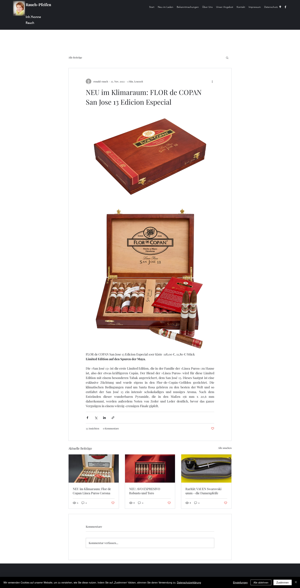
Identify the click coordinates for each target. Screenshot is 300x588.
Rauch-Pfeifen (38, 4)
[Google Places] (280, 7)
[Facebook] (285, 7)
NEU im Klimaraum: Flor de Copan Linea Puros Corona (92, 491)
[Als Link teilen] (113, 417)
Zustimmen (282, 582)
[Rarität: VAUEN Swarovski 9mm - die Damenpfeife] (206, 468)
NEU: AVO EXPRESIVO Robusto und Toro (144, 491)
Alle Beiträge (75, 57)
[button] (227, 57)
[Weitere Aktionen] (212, 81)
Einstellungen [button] (240, 582)
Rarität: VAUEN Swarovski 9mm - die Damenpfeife (203, 491)
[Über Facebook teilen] (87, 417)
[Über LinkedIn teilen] (104, 417)
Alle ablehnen (260, 582)
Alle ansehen (225, 448)
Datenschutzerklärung (189, 582)
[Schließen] (296, 582)
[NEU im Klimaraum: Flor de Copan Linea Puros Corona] (94, 468)
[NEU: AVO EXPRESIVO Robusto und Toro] (150, 468)
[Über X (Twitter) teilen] (96, 417)
